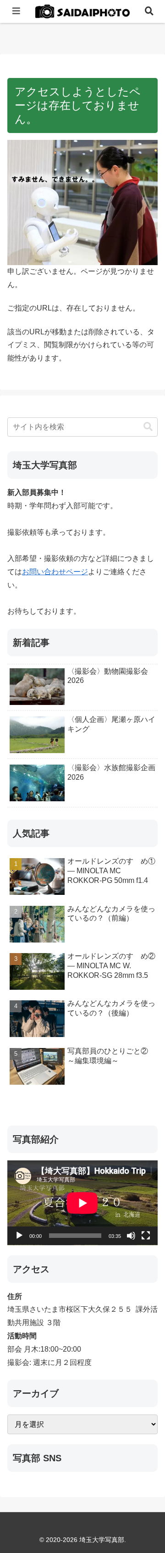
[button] (148, 427)
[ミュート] (131, 1235)
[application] (82, 1202)
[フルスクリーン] (145, 1235)
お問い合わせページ (55, 572)
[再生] (19, 1235)
